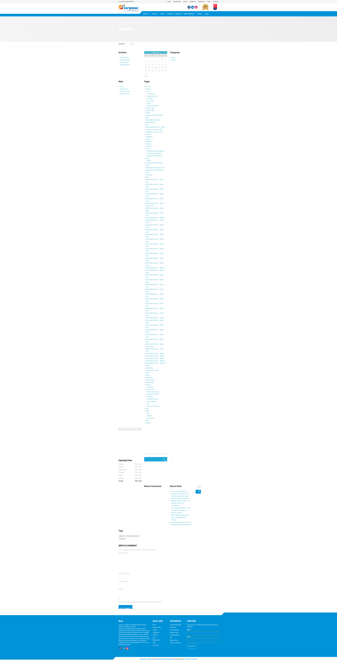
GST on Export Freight (133, 536)
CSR (148, 91)
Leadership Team (152, 96)
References (178, 13)
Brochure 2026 (150, 108)
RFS (148, 404)
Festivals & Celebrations (154, 153)
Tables (149, 160)
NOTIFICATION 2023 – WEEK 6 (155, 356)
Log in (122, 86)
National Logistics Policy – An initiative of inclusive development (180, 503)
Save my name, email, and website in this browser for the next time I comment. (140, 602)
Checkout (148, 134)
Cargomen (122, 536)
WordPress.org (124, 94)
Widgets (148, 423)
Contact (148, 139)
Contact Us (216, 1)
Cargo (173, 57)
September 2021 (125, 65)
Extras (147, 158)
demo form (149, 146)
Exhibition (150, 397)
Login (206, 13)
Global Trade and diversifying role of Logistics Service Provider (180, 517)
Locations (150, 98)
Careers (185, 1)
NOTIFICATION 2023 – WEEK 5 (155, 354)
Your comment (122, 553)
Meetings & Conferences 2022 (155, 168)
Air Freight (150, 387)
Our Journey (150, 101)
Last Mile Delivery (152, 399)
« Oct (145, 76)
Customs (148, 144)
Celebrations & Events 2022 (154, 129)
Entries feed (123, 89)
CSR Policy (151, 94)
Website (120, 589)
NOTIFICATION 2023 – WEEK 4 (155, 318)
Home (169, 1)
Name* (189, 629)
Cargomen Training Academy (155, 151)
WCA (147, 420)
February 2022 (124, 62)
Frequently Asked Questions (154, 163)
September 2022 (125, 60)
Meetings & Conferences (154, 156)
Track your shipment (153, 406)
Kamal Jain (122, 539)
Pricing (148, 375)
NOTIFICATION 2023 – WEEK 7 (155, 358)
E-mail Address (123, 581)
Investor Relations (189, 13)
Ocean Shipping (151, 401)
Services (154, 13)
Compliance (193, 1)
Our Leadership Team (152, 370)
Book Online (150, 389)
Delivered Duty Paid (153, 394)
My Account (150, 418)
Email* (189, 636)
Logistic (173, 60)
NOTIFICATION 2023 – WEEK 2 (155, 218)
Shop (147, 408)
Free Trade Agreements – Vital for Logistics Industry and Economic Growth (180, 510)
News (147, 177)
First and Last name (124, 573)
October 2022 (124, 57)
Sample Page (150, 382)
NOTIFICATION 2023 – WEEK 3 (155, 268)
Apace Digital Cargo (178, 659)
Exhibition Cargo (174, 632)
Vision (149, 103)
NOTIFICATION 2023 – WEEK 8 (155, 361)
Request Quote (177, 1)
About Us (145, 13)
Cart (147, 125)
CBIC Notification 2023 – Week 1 (156, 127)
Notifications (201, 1)
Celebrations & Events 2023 (154, 132)
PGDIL (208, 1)
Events (200, 13)
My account (149, 175)
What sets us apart (152, 106)
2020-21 (148, 86)
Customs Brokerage (153, 392)
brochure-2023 (150, 110)
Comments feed (125, 91)
